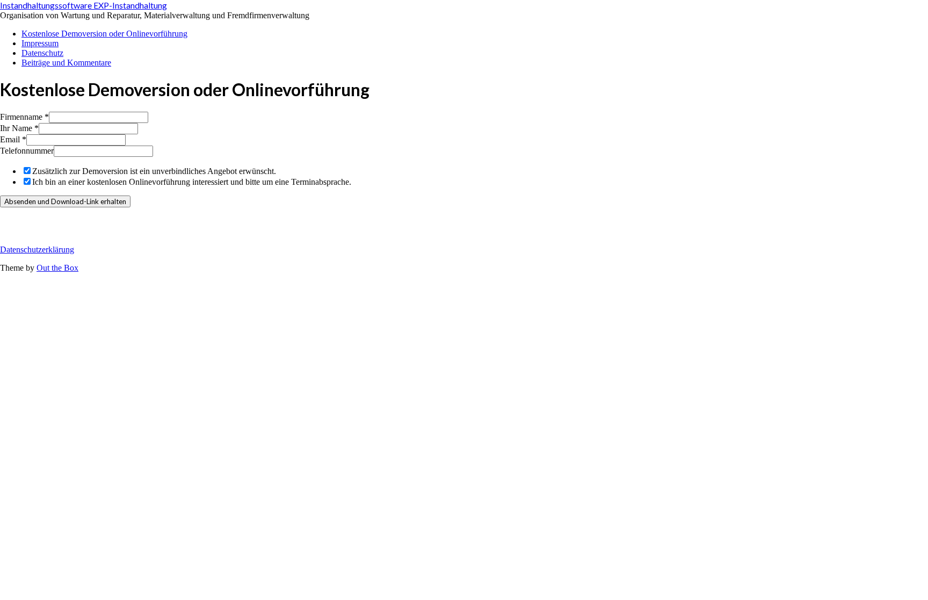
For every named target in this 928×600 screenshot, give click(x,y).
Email (13, 139)
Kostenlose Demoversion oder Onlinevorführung (104, 33)
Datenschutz (42, 52)
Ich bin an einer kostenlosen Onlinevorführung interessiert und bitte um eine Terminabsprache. (191, 181)
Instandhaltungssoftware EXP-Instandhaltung (83, 5)
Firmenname (24, 116)
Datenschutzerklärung (37, 249)
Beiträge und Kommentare (66, 62)
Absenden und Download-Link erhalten (65, 201)
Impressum (40, 43)
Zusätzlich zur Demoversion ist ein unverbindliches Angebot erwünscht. (154, 171)
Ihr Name (19, 128)
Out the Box (57, 267)
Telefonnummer (27, 150)
